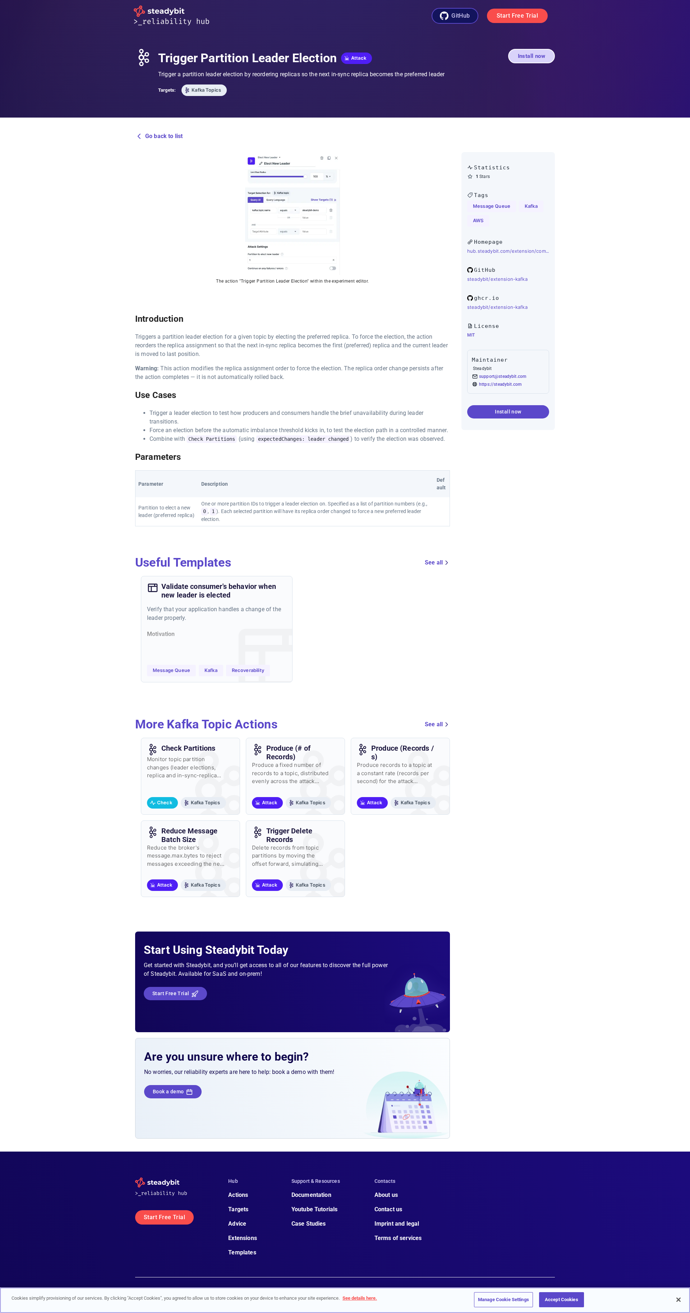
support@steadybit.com (502, 376)
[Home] (177, 16)
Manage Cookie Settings (503, 1299)
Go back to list (164, 136)
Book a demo (168, 1091)
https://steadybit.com (500, 384)
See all (434, 562)
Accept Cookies (561, 1299)
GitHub (460, 15)
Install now (532, 56)
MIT (471, 335)
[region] (345, 1300)
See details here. (359, 1298)
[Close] (678, 1300)
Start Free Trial (517, 15)
